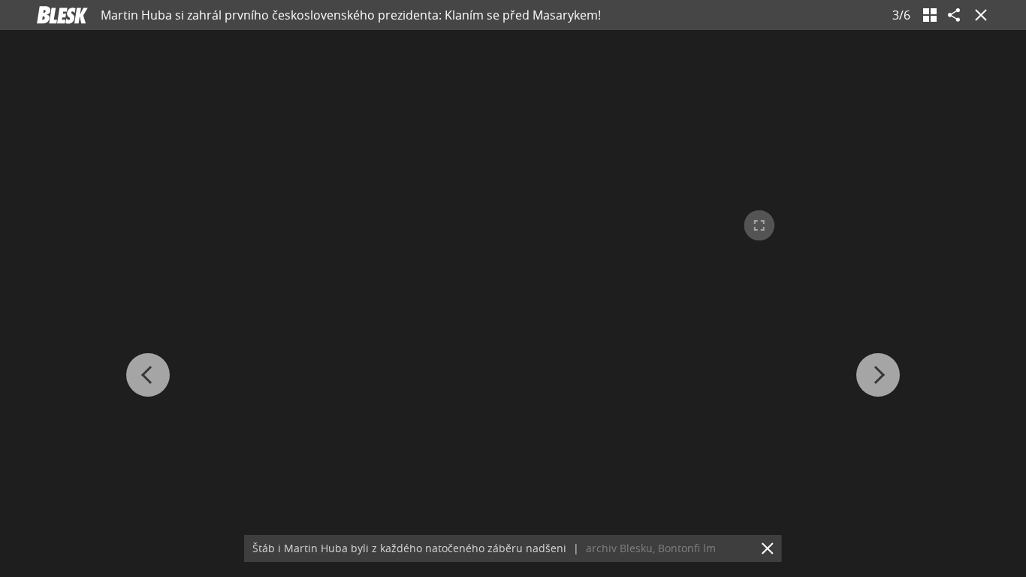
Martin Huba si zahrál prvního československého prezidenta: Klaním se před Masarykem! (351, 15)
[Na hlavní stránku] (62, 15)
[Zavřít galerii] (977, 15)
